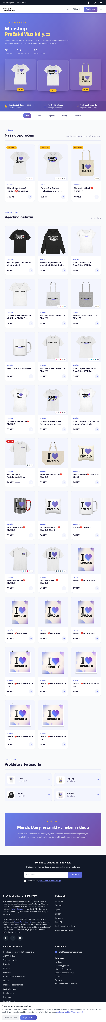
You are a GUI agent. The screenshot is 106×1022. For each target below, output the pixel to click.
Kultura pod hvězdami (65, 926)
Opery (57, 909)
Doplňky (51, 116)
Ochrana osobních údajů (64, 973)
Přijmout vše (28, 1018)
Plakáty (77, 116)
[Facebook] (88, 3)
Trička (38, 116)
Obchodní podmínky (63, 969)
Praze (16, 922)
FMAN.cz (7, 972)
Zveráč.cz (7, 964)
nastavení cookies (63, 1012)
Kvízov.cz (7, 997)
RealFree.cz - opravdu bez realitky (18, 952)
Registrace (90, 9)
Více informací (77, 1012)
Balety (58, 914)
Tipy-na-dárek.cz (10, 960)
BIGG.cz (6, 968)
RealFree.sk (8, 993)
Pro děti (58, 922)
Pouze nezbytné (10, 1018)
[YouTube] (101, 3)
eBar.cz (6, 980)
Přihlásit (77, 9)
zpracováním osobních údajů (49, 881)
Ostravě (28, 922)
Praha (13, 909)
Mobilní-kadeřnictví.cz (13, 985)
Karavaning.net (9, 1001)
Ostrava (20, 909)
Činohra (58, 905)
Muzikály (59, 901)
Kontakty (58, 962)
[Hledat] (68, 9)
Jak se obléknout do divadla (66, 984)
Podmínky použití (62, 966)
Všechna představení (64, 930)
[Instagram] (95, 3)
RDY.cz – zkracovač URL (14, 976)
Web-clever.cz (9, 989)
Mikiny (64, 116)
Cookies (58, 976)
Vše (27, 116)
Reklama (58, 980)
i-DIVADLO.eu (9, 956)
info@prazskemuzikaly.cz (15, 3)
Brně (21, 922)
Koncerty (59, 918)
